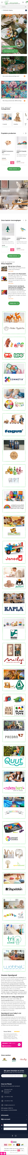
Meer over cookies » (14, 1152)
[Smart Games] (14, 832)
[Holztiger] (14, 526)
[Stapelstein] (14, 883)
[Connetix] (14, 373)
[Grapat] (14, 475)
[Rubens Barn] (14, 781)
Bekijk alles (13, 303)
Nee (22, 1150)
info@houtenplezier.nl (9, 1105)
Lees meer (10, 271)
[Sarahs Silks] (14, 807)
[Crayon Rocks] (14, 399)
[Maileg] (14, 654)
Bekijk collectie (13, 169)
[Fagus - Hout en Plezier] (14, 424)
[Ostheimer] (14, 679)
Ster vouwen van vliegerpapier (17, 273)
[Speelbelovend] (14, 858)
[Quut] (14, 756)
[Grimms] (14, 501)
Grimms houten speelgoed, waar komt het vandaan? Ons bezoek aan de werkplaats (16, 287)
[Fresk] (14, 450)
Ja (18, 1150)
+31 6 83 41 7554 (8, 1096)
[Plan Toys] (14, 705)
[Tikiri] (14, 909)
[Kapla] (14, 603)
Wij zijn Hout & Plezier (14, 266)
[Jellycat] (14, 577)
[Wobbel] (14, 960)
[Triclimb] (14, 934)
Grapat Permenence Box (7, 152)
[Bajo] (14, 348)
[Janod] (14, 552)
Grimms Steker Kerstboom (6, 239)
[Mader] (14, 628)
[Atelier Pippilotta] (14, 322)
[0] (26, 2)
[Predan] (14, 730)
